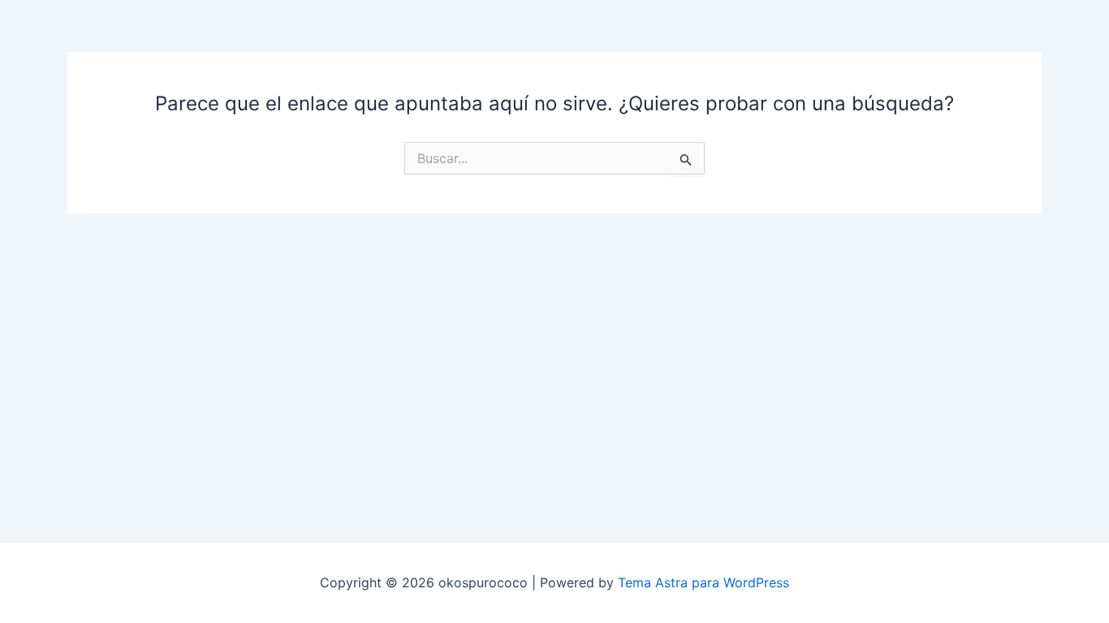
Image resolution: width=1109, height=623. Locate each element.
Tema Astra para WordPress (703, 582)
